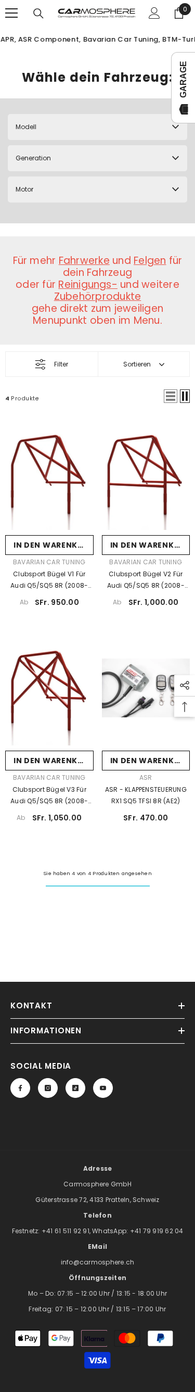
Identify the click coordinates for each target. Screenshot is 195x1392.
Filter (61, 364)
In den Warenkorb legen (54, 545)
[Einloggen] (154, 13)
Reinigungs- (88, 284)
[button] (170, 396)
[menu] (11, 13)
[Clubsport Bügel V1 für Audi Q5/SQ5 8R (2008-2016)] (49, 472)
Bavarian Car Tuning (49, 562)
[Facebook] (20, 1088)
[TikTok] (75, 1088)
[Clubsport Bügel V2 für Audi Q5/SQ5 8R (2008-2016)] (146, 472)
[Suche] (38, 13)
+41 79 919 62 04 (157, 1230)
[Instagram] (48, 1088)
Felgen (150, 261)
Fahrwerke (84, 261)
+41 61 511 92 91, (67, 1230)
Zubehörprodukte (97, 296)
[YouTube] (103, 1088)
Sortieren (137, 364)
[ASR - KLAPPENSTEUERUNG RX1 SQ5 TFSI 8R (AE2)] (146, 688)
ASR (145, 777)
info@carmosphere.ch (98, 1262)
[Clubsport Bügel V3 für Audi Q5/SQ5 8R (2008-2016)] (49, 688)
